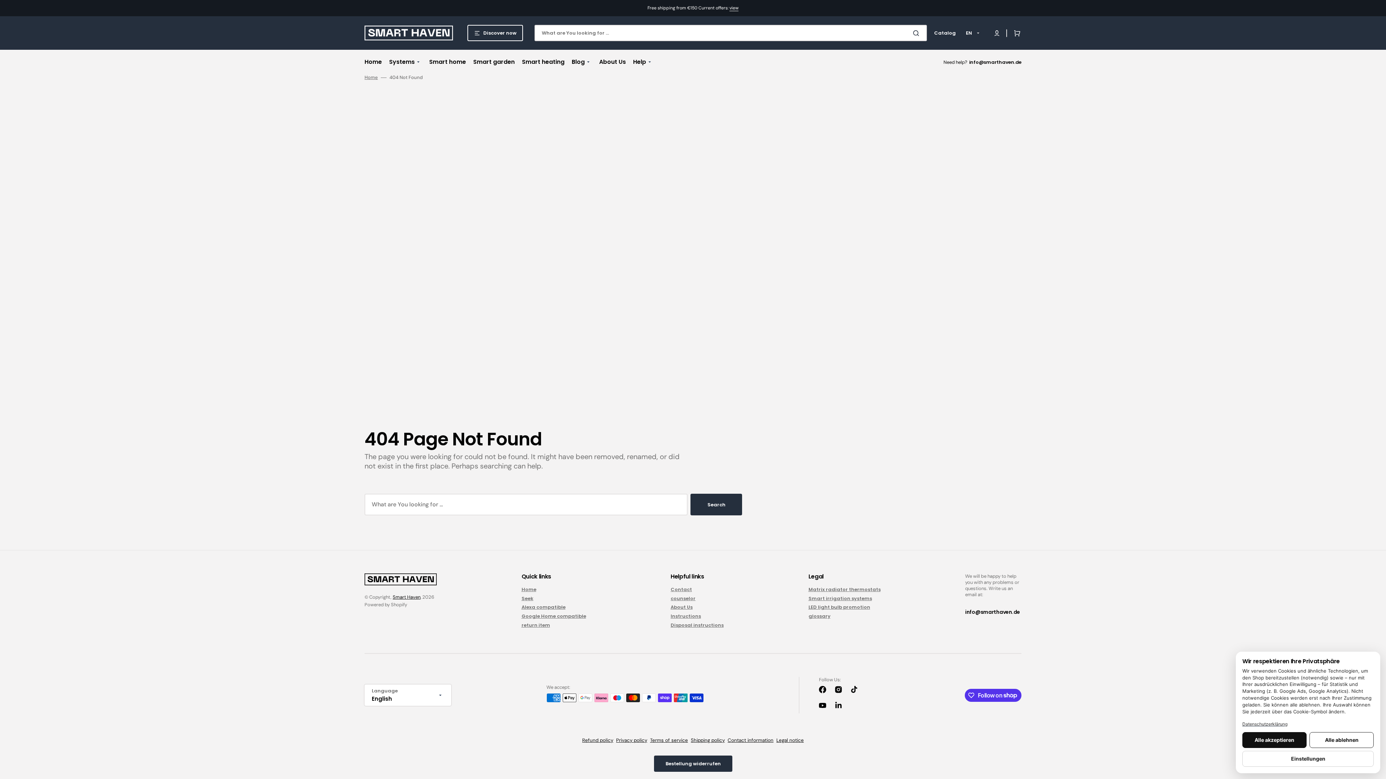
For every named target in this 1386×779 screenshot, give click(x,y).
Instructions (686, 616)
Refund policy (597, 740)
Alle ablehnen (1342, 740)
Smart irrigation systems (840, 598)
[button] (997, 33)
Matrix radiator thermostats (844, 590)
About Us (682, 607)
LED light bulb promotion (839, 607)
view (733, 8)
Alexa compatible (544, 607)
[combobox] (731, 33)
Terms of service (669, 740)
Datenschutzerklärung (1264, 724)
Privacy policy (631, 740)
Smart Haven (406, 597)
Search (716, 504)
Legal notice (790, 740)
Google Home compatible (554, 616)
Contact (681, 590)
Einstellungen (1308, 759)
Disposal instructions (697, 625)
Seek (527, 598)
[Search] (917, 33)
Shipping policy (708, 740)
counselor (683, 598)
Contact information (750, 740)
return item (536, 625)
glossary (819, 616)
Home (371, 77)
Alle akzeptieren (1274, 740)
